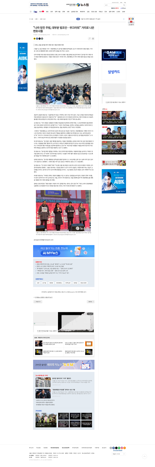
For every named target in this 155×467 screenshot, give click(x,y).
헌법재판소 (59, 283)
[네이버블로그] (119, 448)
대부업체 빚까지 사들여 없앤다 (44, 402)
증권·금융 (94, 12)
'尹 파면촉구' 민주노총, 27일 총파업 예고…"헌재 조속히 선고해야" (55, 268)
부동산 (101, 12)
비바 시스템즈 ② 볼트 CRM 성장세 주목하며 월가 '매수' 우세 (74, 343)
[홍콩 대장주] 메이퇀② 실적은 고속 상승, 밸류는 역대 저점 (74, 352)
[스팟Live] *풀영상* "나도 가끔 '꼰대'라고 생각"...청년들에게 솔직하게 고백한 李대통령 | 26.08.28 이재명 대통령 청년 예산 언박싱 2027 (114, 121)
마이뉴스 (123, 8)
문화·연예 (111, 12)
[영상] (114, 118)
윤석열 (44, 283)
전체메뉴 (30, 11)
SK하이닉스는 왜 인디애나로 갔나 (45, 400)
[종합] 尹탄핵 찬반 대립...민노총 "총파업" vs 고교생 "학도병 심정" (55, 264)
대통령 (51, 283)
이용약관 (97, 448)
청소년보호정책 (65, 448)
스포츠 (118, 12)
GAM (123, 12)
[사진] (43, 382)
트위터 (40, 39)
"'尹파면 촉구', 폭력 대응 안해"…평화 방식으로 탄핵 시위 (52, 271)
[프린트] (93, 38)
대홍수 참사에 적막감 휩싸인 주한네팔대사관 (86, 416)
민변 (38, 283)
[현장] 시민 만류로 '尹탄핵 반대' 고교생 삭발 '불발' (50, 266)
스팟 (104, 109)
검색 (124, 5)
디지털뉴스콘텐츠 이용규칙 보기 (43, 297)
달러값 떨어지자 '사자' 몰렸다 (61, 378)
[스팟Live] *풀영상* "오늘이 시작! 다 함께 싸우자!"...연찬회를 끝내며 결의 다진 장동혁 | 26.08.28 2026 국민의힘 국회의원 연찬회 (114, 136)
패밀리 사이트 (116, 454)
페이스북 (37, 39)
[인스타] (122, 448)
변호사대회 (83, 283)
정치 (51, 12)
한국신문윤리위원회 (117, 451)
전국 (106, 12)
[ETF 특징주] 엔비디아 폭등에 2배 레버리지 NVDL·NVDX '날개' (52, 343)
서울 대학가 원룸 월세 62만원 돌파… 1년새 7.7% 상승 (63, 416)
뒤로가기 (38, 301)
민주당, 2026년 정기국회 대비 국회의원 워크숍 (75, 424)
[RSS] (124, 448)
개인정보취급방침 (55, 448)
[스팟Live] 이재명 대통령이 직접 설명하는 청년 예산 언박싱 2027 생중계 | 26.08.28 (113, 151)
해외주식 (115, 8)
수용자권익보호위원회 (86, 448)
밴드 (42, 39)
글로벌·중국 (74, 12)
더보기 (123, 19)
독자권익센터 (75, 448)
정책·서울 (57, 12)
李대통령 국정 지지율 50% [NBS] (45, 405)
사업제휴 (45, 448)
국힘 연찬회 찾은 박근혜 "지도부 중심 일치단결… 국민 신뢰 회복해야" (63, 424)
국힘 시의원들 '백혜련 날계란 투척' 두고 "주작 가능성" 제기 (53, 273)
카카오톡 (35, 39)
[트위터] (116, 448)
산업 (88, 12)
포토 (47, 12)
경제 (63, 12)
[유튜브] (111, 448)
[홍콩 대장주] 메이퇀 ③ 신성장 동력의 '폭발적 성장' (52, 352)
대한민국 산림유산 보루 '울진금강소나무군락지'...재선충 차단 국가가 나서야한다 (101, 19)
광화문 (75, 283)
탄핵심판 (68, 283)
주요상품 (38, 448)
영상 (40, 12)
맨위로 (90, 301)
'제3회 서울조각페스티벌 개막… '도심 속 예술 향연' (45, 424)
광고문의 (104, 448)
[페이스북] (113, 448)
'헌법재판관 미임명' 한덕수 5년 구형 (63, 390)
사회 (68, 12)
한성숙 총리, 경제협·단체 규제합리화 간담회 (75, 416)
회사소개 (31, 448)
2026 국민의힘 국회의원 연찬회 (86, 423)
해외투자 (82, 12)
